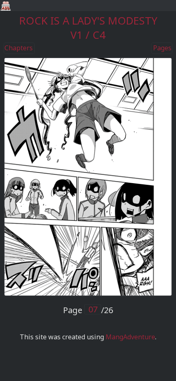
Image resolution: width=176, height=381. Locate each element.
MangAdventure (130, 336)
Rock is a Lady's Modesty (88, 20)
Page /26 (88, 310)
